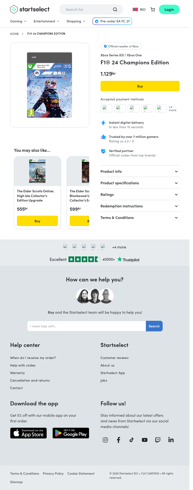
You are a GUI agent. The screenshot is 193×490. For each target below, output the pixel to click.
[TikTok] (133, 440)
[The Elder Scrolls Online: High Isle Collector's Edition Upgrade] (37, 171)
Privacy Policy (53, 473)
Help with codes (23, 365)
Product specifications (120, 182)
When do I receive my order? (33, 357)
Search (154, 326)
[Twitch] (159, 440)
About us (108, 365)
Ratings (107, 194)
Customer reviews (115, 357)
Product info (111, 171)
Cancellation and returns (30, 380)
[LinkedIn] (172, 440)
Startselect (114, 344)
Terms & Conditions (117, 217)
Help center (25, 344)
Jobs (104, 380)
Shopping (74, 21)
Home (14, 34)
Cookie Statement (81, 473)
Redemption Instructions (122, 205)
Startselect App (113, 373)
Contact (16, 388)
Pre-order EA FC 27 (115, 21)
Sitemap (16, 482)
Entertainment (44, 21)
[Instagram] (107, 440)
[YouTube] (146, 440)
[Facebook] (120, 440)
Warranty (17, 373)
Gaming (16, 21)
